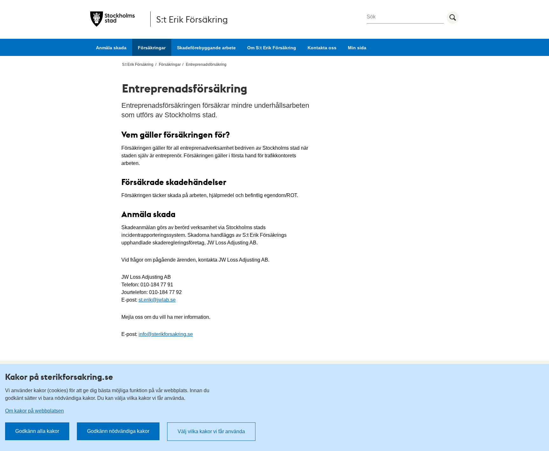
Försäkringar (152, 47)
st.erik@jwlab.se (157, 300)
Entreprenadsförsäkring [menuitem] (206, 64)
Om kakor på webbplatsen (34, 410)
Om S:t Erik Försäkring (271, 47)
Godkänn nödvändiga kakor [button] (118, 431)
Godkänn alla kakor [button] (37, 431)
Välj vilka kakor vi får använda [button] (211, 431)
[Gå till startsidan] (112, 19)
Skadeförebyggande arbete (206, 47)
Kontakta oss (322, 47)
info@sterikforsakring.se (166, 334)
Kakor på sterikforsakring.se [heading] (59, 377)
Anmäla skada (111, 47)
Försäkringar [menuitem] (170, 64)
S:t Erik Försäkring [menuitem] (137, 64)
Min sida (357, 47)
